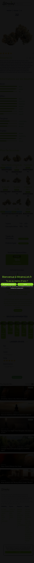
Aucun (25, 284)
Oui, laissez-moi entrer (9, 284)
